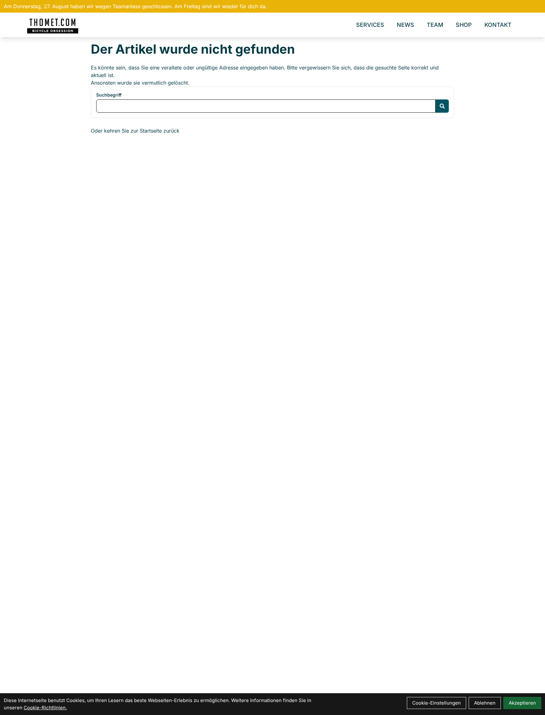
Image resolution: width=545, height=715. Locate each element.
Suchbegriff (108, 95)
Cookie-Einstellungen (436, 703)
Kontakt (498, 24)
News (405, 24)
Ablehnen (484, 703)
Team (435, 24)
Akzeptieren (522, 703)
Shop (464, 24)
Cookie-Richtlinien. (45, 708)
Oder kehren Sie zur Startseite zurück (135, 131)
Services (370, 24)
